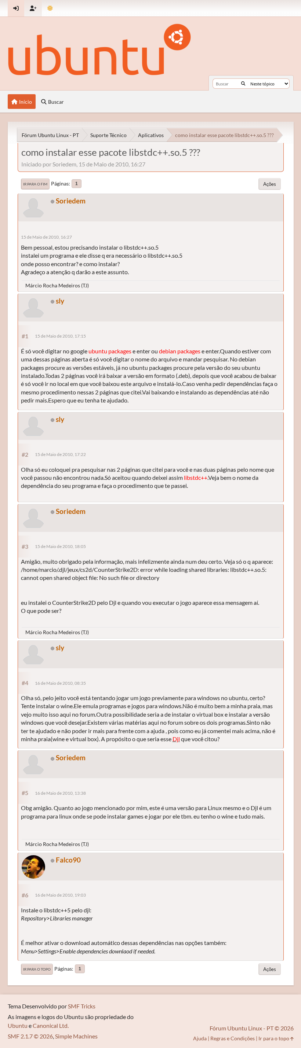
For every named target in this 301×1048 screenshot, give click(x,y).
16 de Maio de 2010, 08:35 (60, 683)
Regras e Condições (232, 1038)
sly (60, 301)
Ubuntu (18, 1025)
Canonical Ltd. (51, 1025)
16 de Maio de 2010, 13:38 (60, 793)
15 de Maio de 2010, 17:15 (60, 336)
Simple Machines (76, 1036)
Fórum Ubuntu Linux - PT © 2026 (252, 1028)
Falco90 (68, 860)
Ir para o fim (35, 184)
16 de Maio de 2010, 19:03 (60, 895)
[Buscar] (243, 83)
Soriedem (71, 200)
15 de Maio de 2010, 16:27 (46, 237)
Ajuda (200, 1038)
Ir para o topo (37, 969)
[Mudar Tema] (50, 8)
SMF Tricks (81, 1006)
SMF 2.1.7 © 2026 (30, 1036)
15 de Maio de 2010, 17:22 (60, 454)
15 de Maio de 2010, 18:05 (60, 546)
